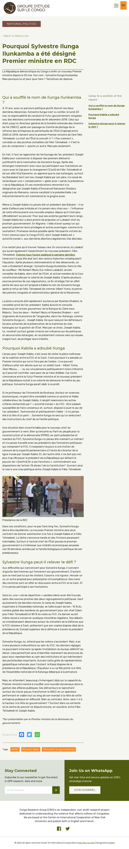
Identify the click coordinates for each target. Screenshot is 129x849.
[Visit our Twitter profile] (67, 829)
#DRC (15, 749)
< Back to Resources (15, 35)
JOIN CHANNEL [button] (84, 789)
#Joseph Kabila (30, 749)
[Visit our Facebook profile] (59, 829)
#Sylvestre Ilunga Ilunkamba (59, 749)
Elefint (112, 843)
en (123, 5)
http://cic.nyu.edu (86, 843)
